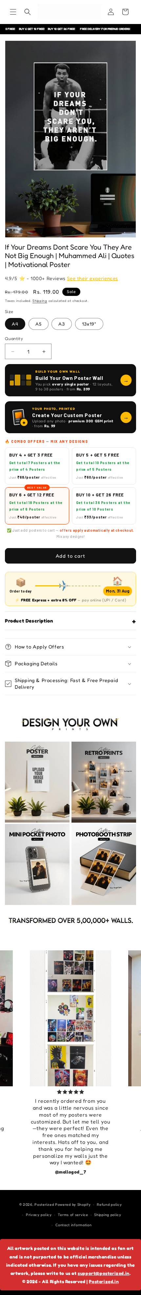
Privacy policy (39, 1214)
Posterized (44, 1204)
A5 (38, 324)
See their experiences (92, 278)
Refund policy (109, 1204)
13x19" (89, 324)
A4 (15, 324)
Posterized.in (104, 1281)
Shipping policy (107, 1214)
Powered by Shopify (73, 1204)
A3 (61, 324)
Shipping (39, 301)
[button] (13, 12)
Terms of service (73, 1214)
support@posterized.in (104, 1273)
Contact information (73, 1225)
